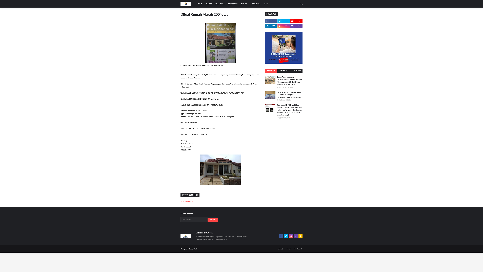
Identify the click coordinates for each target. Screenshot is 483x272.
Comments (296, 71)
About (280, 249)
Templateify (193, 249)
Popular (271, 71)
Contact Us (298, 249)
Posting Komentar (187, 201)
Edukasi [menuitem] (232, 4)
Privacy (288, 249)
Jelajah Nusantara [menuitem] (215, 4)
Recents (283, 71)
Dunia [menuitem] (244, 4)
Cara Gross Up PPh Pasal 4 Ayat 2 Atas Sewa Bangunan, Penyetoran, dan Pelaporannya (289, 94)
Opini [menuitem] (266, 4)
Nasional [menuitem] (255, 4)
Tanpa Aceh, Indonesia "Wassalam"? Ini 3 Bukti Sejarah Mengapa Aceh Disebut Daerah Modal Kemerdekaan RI (289, 81)
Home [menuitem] (199, 4)
